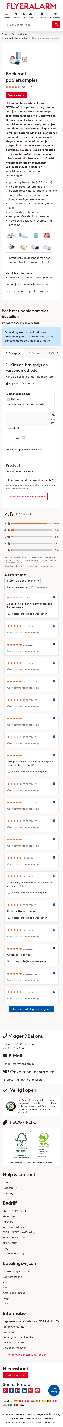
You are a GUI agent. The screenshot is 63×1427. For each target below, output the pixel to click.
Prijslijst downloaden (21, 383)
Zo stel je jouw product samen (20, 322)
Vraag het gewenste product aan (27, 496)
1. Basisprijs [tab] (13, 353)
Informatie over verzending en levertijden (26, 404)
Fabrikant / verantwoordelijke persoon (29, 277)
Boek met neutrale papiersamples (27, 291)
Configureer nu (16, 94)
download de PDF (39, 262)
